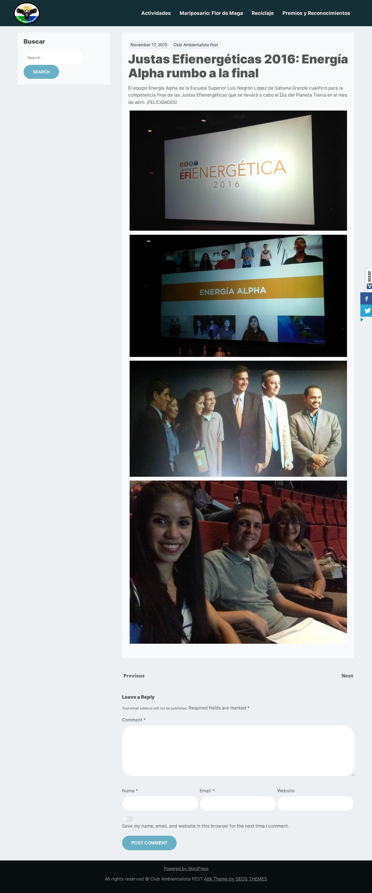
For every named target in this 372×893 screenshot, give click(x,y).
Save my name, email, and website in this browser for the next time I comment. (205, 826)
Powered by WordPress (186, 868)
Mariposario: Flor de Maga (211, 13)
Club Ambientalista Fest (196, 44)
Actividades (156, 13)
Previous (134, 676)
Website (286, 791)
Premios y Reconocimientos (316, 13)
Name (130, 791)
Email (207, 791)
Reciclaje (263, 13)
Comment (134, 720)
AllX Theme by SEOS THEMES (235, 879)
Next (347, 676)
